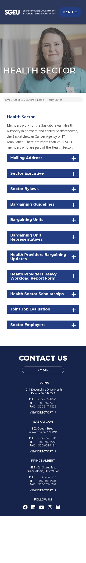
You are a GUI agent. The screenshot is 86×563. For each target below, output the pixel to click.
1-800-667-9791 (46, 442)
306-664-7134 (47, 445)
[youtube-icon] (41, 507)
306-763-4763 (47, 484)
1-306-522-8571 (46, 399)
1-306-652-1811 (46, 438)
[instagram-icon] (50, 507)
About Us (18, 99)
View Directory (41, 412)
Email (43, 370)
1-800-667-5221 (46, 403)
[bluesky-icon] (58, 507)
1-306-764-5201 (46, 477)
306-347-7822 (47, 406)
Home (6, 99)
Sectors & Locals (35, 99)
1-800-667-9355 (46, 481)
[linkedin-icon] (33, 507)
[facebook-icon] (25, 507)
